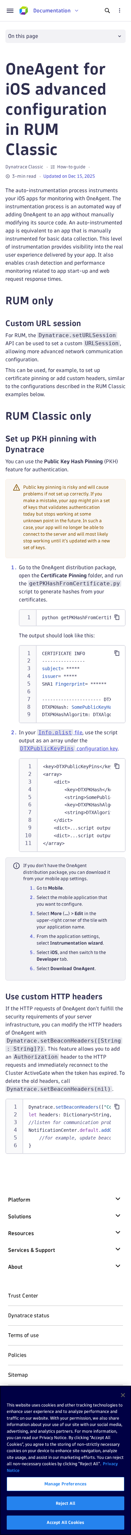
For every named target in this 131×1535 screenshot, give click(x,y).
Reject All (65, 1503)
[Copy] (117, 617)
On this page (23, 36)
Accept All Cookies (65, 1522)
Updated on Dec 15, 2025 (69, 176)
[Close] (123, 1395)
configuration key (69, 748)
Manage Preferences (65, 1484)
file (60, 732)
